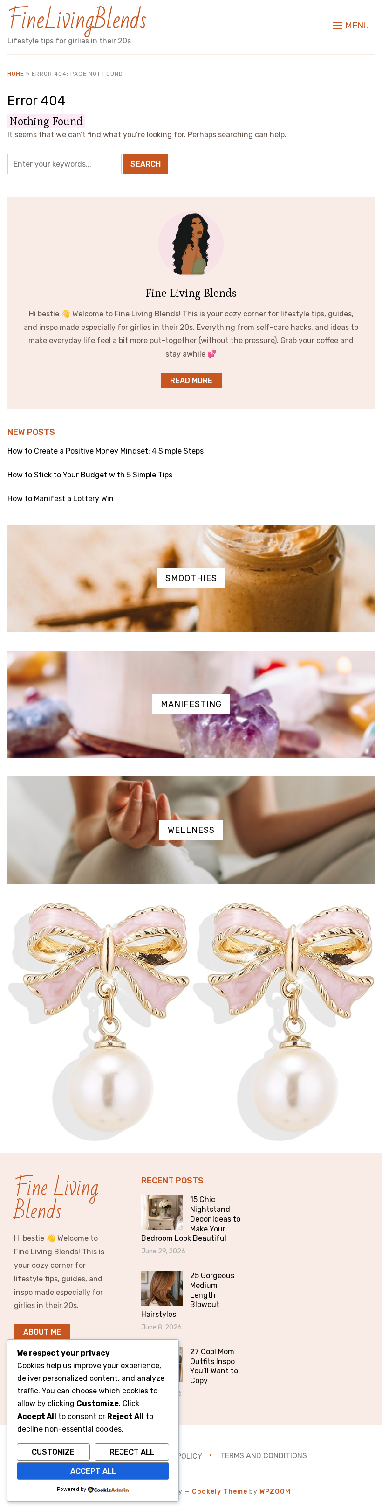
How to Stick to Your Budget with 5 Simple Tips (89, 474)
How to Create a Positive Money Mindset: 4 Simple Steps (105, 451)
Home (15, 73)
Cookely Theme (219, 1492)
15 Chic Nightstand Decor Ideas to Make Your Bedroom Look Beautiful (190, 1219)
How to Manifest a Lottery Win (60, 498)
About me (42, 1332)
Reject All (131, 1452)
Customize (53, 1452)
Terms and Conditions (263, 1455)
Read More (191, 380)
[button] (351, 25)
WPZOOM (275, 1492)
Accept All (93, 1471)
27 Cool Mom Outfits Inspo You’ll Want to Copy (214, 1366)
